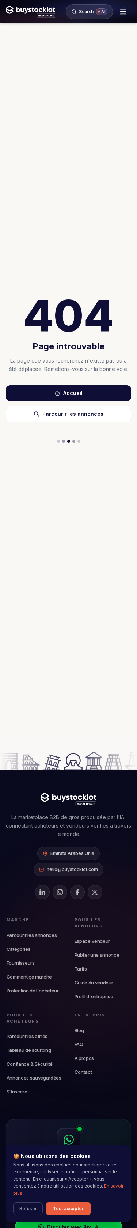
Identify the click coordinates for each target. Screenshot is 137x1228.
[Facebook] (77, 892)
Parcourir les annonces (72, 414)
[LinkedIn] (42, 892)
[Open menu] (123, 12)
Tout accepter (68, 1208)
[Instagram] (60, 892)
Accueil (73, 393)
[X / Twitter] (95, 892)
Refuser (28, 1208)
